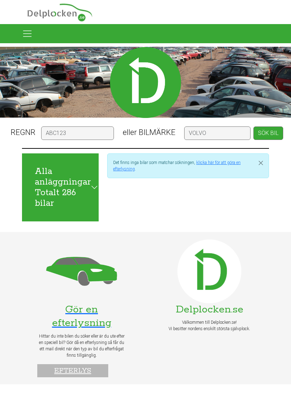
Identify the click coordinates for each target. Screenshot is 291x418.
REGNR (23, 132)
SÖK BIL (268, 133)
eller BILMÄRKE (149, 132)
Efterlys (72, 370)
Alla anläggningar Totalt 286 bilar (63, 187)
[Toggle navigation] (27, 33)
